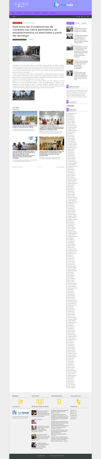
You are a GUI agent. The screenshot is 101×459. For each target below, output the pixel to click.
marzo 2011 (70, 366)
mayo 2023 (70, 154)
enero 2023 (70, 160)
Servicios (44, 13)
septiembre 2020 (72, 202)
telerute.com (47, 455)
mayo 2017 (70, 258)
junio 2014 (70, 308)
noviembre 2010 (71, 372)
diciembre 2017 (71, 249)
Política (72, 413)
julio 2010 (70, 378)
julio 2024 (70, 133)
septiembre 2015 (71, 288)
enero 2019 (70, 230)
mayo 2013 (70, 327)
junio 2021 (70, 188)
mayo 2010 (70, 381)
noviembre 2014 (71, 302)
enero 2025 (70, 124)
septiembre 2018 (71, 236)
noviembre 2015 (71, 285)
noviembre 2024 (71, 127)
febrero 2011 (70, 367)
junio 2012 (70, 342)
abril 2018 (70, 242)
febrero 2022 (71, 175)
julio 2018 (70, 238)
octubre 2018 (71, 235)
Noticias (19, 13)
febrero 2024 (71, 139)
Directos (36, 13)
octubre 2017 (71, 252)
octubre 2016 (71, 269)
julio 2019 (70, 221)
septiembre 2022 (72, 166)
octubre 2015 (71, 286)
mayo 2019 (70, 224)
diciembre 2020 (71, 197)
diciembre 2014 (71, 300)
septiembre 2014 (71, 305)
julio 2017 (70, 255)
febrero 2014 (71, 314)
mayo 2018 (70, 241)
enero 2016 (70, 281)
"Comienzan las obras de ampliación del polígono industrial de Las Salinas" (80, 30)
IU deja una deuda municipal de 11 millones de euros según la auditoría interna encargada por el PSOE (40, 445)
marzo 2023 (70, 157)
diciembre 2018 (71, 232)
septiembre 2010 (71, 375)
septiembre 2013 (71, 322)
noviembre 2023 (71, 144)
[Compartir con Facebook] (17, 107)
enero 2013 (70, 333)
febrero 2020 (71, 211)
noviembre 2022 (71, 163)
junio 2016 (70, 274)
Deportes (72, 412)
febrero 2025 (71, 122)
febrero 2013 (71, 331)
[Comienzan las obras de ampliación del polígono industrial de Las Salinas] (69, 29)
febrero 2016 (71, 280)
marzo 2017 (70, 261)
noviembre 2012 (71, 336)
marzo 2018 (70, 244)
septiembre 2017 (71, 253)
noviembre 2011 (71, 353)
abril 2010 (70, 383)
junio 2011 (70, 361)
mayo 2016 (70, 275)
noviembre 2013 (71, 319)
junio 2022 (70, 169)
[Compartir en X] (15, 107)
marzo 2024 (70, 138)
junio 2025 (70, 116)
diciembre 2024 (71, 125)
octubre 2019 (71, 217)
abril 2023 (70, 155)
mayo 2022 (70, 171)
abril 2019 (70, 225)
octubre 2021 (71, 182)
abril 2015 (70, 294)
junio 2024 (70, 135)
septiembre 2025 (72, 113)
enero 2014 (70, 316)
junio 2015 (70, 291)
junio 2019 (70, 222)
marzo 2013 (70, 330)
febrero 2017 (70, 263)
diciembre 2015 (71, 283)
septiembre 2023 (72, 147)
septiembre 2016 (71, 270)
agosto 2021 (70, 185)
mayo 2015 (70, 292)
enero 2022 (70, 177)
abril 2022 (70, 172)
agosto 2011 (70, 358)
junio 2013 (70, 325)
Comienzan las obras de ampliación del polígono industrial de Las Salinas (59, 412)
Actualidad (70, 23)
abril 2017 (70, 260)
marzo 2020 (70, 210)
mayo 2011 (70, 363)
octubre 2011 (70, 355)
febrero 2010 (71, 386)
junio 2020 (70, 205)
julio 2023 (70, 150)
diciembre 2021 (71, 178)
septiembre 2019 (71, 219)
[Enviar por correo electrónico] (13, 107)
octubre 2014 (71, 303)
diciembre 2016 (71, 266)
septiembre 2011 (71, 356)
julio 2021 (70, 186)
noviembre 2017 (71, 250)
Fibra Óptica (28, 13)
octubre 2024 (71, 129)
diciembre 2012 (71, 334)
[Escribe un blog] (14, 107)
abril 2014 (70, 311)
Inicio (14, 16)
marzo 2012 (70, 347)
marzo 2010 (70, 384)
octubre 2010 (71, 373)
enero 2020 (70, 213)
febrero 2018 (71, 245)
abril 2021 (70, 191)
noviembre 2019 (71, 216)
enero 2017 (70, 264)
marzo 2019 (70, 227)
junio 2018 (70, 239)
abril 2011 (70, 364)
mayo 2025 (70, 118)
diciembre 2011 (71, 352)
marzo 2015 (70, 295)
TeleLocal (72, 418)
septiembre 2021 (71, 183)
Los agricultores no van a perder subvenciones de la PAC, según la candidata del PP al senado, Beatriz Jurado (40, 429)
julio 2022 (70, 168)
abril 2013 (70, 328)
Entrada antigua (60, 167)
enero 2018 (70, 247)
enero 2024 (70, 141)
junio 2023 (70, 152)
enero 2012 (70, 350)
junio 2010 (70, 380)
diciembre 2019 (71, 214)
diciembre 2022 (71, 161)
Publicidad (53, 13)
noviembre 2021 (71, 180)
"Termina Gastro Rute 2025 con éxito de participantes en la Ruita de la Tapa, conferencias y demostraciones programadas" (81, 64)
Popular (77, 23)
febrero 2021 (71, 194)
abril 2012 (70, 345)
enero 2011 (70, 369)
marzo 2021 (70, 193)
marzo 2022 (70, 174)
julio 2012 (70, 341)
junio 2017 (70, 256)
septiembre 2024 (72, 130)
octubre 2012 (71, 338)
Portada (72, 415)
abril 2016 (70, 277)
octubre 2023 (71, 146)
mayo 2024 (70, 136)
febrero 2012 (71, 348)
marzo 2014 (70, 313)
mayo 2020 (70, 207)
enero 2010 (70, 387)
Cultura (72, 410)
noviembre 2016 (71, 267)
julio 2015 (70, 289)
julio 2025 (70, 115)
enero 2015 (70, 299)
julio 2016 (70, 272)
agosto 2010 (70, 376)
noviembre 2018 (71, 233)
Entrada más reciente (17, 167)
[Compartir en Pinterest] (18, 107)
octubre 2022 (71, 164)
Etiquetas (84, 23)
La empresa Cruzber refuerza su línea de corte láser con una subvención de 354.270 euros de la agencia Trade (40, 437)
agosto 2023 (71, 149)
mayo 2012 (70, 344)
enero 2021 (70, 196)
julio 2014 (70, 306)
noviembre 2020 (71, 199)
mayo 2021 (70, 189)
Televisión (39, 419)
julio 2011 (70, 359)
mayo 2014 (70, 309)
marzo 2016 (70, 278)
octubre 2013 (71, 320)
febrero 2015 (71, 297)
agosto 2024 (71, 132)
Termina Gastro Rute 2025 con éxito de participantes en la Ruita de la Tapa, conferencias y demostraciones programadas (59, 432)
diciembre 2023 (71, 143)
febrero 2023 (71, 158)
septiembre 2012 (71, 339)
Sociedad (72, 417)
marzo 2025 (70, 121)
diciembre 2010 (71, 370)
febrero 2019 (71, 228)
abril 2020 (70, 208)
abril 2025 (70, 119)
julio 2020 (70, 203)
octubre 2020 (71, 200)
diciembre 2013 (71, 317)
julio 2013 (70, 324)
